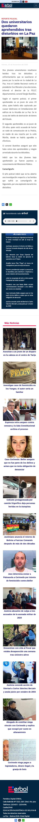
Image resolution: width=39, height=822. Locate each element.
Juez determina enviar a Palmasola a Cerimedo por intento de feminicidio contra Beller (19, 577)
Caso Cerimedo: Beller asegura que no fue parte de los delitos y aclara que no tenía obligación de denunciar (19, 295)
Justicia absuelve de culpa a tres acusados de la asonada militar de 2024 (19, 614)
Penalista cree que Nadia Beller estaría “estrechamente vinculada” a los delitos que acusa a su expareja (19, 286)
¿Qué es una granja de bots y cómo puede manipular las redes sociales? (19, 279)
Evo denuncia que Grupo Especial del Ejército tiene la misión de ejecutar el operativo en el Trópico (19, 256)
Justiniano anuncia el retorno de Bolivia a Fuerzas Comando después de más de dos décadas (19, 248)
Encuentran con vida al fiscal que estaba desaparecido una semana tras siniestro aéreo (19, 651)
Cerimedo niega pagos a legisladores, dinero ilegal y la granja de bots (19, 765)
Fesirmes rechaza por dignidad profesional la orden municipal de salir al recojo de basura (19, 239)
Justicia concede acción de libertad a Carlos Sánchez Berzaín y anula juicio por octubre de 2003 (19, 303)
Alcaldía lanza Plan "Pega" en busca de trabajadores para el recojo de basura (19, 264)
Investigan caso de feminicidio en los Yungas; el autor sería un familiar (20, 388)
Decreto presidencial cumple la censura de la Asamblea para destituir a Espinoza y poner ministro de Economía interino (19, 271)
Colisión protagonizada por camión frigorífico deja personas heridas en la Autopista (19, 503)
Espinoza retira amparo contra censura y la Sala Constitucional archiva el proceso (19, 425)
